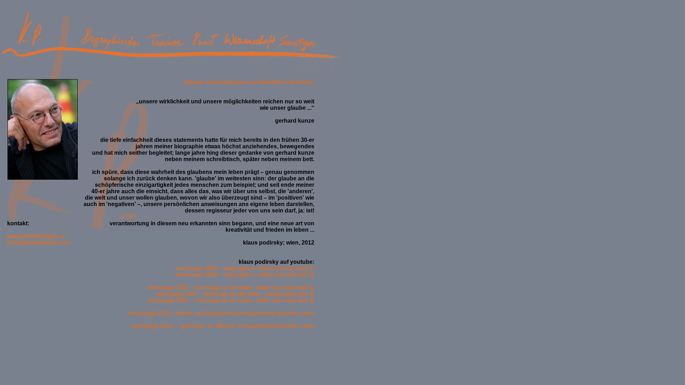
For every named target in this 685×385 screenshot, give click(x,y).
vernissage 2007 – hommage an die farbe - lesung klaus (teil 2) (235, 294)
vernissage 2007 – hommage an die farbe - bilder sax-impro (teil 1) (230, 287)
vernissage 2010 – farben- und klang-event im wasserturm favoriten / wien (221, 313)
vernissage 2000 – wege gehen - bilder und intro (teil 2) (244, 275)
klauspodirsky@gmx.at (34, 236)
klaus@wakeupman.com (36, 243)
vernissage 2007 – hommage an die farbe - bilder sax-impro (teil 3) (230, 300)
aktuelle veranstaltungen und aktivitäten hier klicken (249, 82)
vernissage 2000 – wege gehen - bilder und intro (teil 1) (244, 268)
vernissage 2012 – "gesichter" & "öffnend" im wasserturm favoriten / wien (222, 326)
